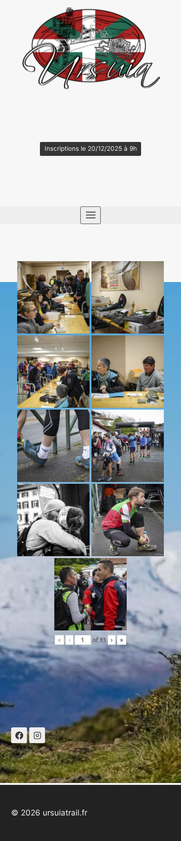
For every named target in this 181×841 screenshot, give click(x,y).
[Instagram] (37, 735)
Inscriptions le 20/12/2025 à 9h (91, 148)
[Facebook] (19, 735)
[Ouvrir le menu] (90, 215)
